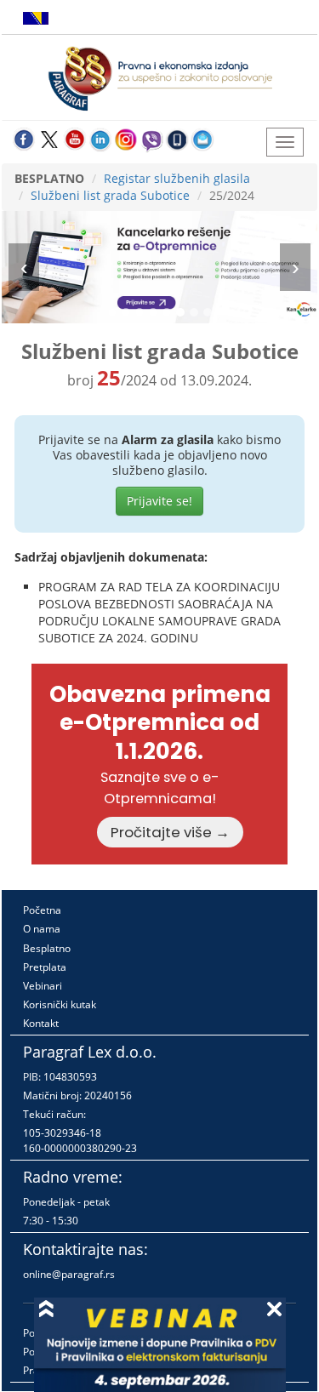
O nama (41, 928)
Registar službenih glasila (177, 178)
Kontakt (41, 1023)
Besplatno (47, 948)
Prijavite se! (159, 501)
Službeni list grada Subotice (110, 195)
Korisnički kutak (59, 1004)
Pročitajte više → (170, 832)
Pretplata (44, 967)
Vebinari (42, 985)
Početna (42, 910)
